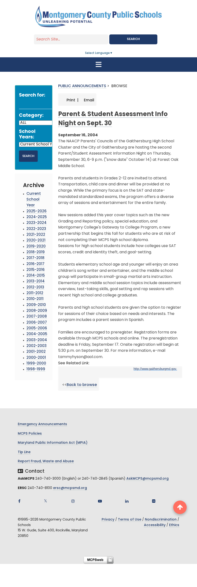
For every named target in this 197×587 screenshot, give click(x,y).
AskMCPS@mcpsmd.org (147, 479)
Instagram (73, 501)
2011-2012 (34, 293)
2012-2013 (35, 287)
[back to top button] (180, 507)
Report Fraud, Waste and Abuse (46, 461)
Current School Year (33, 200)
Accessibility (155, 525)
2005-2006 (36, 328)
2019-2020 (36, 246)
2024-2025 (36, 217)
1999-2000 (36, 363)
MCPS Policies (30, 434)
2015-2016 (35, 270)
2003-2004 (36, 340)
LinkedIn (127, 501)
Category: (31, 115)
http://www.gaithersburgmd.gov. (155, 369)
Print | (72, 100)
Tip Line (24, 452)
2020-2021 (35, 240)
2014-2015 (35, 276)
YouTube (100, 501)
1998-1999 (35, 369)
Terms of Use (129, 520)
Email (88, 100)
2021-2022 (35, 235)
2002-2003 (36, 346)
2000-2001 (36, 358)
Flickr (153, 501)
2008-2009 (36, 311)
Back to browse (82, 385)
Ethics (174, 525)
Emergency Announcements (42, 424)
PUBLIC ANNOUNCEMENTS (82, 86)
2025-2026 (36, 211)
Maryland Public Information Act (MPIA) (52, 443)
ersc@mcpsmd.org (70, 488)
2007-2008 (36, 317)
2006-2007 (36, 323)
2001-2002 (36, 352)
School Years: (27, 135)
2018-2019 (35, 252)
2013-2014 (35, 281)
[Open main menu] (98, 64)
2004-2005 (36, 334)
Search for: (32, 95)
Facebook (19, 501)
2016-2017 (35, 264)
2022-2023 (36, 229)
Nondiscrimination (161, 520)
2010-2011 (34, 299)
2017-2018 (35, 258)
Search (133, 39)
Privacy (108, 520)
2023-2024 (36, 223)
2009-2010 (36, 305)
